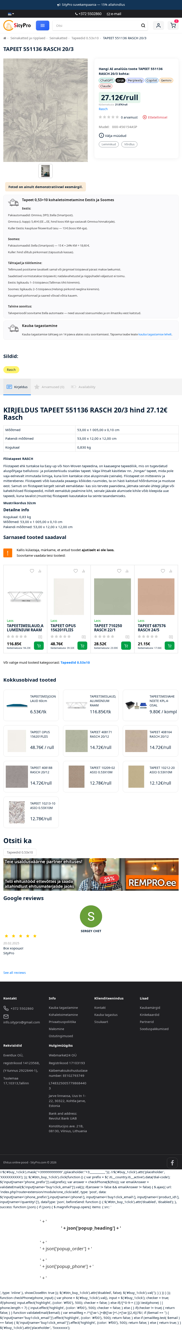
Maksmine (56, 1029)
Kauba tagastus (106, 1015)
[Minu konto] (158, 25)
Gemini (166, 80)
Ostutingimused (61, 1036)
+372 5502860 (89, 13)
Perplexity (135, 80)
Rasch (103, 109)
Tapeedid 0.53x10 (85, 38)
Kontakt (100, 1007)
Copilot (151, 80)
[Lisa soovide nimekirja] (32, 571)
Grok (120, 80)
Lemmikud (109, 144)
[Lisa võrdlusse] (40, 571)
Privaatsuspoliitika (62, 1022)
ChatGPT (106, 80)
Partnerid (147, 1022)
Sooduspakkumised (154, 1029)
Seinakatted (58, 38)
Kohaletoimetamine (63, 1015)
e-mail (115, 13)
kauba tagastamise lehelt (155, 334)
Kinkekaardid (149, 1015)
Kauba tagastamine (63, 1007)
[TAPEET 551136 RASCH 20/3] (45, 172)
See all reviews (14, 972)
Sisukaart (101, 1022)
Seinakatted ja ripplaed (27, 38)
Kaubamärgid (150, 1007)
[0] (173, 25)
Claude (105, 86)
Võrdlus (129, 144)
